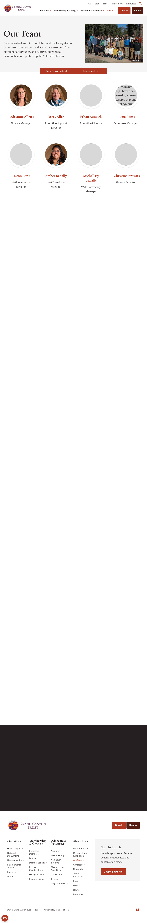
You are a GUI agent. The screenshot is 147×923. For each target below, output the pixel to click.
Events (54, 878)
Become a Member (34, 852)
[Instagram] (116, 910)
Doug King (126, 298)
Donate (124, 10)
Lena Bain (126, 117)
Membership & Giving (65, 10)
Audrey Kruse (21, 362)
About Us (79, 841)
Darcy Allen (56, 117)
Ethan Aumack (91, 117)
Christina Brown (126, 176)
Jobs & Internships (78, 875)
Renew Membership (35, 868)
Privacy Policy (49, 910)
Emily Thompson (91, 607)
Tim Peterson (21, 484)
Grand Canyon (14, 848)
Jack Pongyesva (91, 484)
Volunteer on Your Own (57, 868)
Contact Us (78, 864)
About (110, 10)
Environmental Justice (14, 866)
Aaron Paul (91, 425)
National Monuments (13, 854)
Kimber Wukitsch (56, 670)
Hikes (105, 3)
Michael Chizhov (21, 239)
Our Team (77, 860)
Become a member (121, 710)
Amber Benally (56, 176)
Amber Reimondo (21, 543)
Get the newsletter (113, 872)
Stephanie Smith (21, 607)
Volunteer (56, 850)
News (76, 889)
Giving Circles (35, 874)
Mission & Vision (81, 848)
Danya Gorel (21, 298)
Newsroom (117, 3)
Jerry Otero (56, 425)
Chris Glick (126, 239)
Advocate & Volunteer (91, 10)
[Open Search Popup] (140, 3)
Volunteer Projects (56, 861)
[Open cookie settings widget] (4, 918)
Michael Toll (126, 607)
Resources (131, 3)
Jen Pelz (126, 425)
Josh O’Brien (21, 425)
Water (10, 876)
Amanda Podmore (56, 484)
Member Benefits (37, 862)
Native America (14, 860)
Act (89, 3)
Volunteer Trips (58, 855)
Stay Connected (58, 883)
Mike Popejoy (126, 484)
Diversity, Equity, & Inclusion (81, 854)
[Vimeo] (132, 910)
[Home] (17, 8)
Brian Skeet (126, 543)
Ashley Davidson (56, 239)
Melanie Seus (56, 543)
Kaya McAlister (91, 362)
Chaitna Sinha (91, 543)
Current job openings (87, 772)
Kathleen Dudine (91, 239)
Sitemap (37, 910)
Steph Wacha (21, 670)
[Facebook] (111, 910)
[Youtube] (127, 910)
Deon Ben (21, 176)
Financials (78, 869)
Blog (97, 3)
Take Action (56, 874)
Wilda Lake (56, 362)
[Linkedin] (121, 910)
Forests (10, 872)
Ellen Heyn (56, 298)
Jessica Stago (56, 607)
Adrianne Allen (21, 117)
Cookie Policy (63, 910)
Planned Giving (36, 878)
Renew (137, 10)
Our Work (44, 10)
